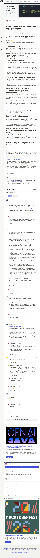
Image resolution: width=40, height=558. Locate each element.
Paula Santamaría (12, 20)
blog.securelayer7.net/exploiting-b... (17, 181)
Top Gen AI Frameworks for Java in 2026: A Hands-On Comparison (20, 447)
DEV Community (5, 548)
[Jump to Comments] (2, 42)
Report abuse (25, 421)
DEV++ (13, 549)
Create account (35, 1)
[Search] (5, 1)
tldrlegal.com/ (13, 280)
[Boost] (2, 49)
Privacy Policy (20, 552)
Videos (16, 549)
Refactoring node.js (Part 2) (11, 486)
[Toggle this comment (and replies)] (7, 202)
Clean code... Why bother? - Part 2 (12, 494)
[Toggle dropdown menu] (36, 199)
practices (13, 30)
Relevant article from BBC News (13, 159)
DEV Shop (33, 551)
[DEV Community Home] (1, 1)
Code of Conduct (19, 421)
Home (4, 549)
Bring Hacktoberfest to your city (14, 535)
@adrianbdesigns (32, 348)
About (18, 551)
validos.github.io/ (13, 283)
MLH (36, 551)
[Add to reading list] (2, 45)
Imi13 (10, 394)
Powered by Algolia (23, 1)
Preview (15, 196)
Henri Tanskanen (12, 229)
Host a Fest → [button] (8, 542)
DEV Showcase (13, 551)
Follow (22, 466)
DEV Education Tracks (22, 549)
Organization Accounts (6, 551)
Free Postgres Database (27, 551)
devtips (8, 30)
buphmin (10, 296)
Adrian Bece (11, 200)
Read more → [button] (9, 457)
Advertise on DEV (33, 549)
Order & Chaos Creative (13, 357)
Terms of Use (26, 552)
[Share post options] (2, 53)
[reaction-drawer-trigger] (2, 38)
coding (16, 30)
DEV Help (28, 549)
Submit (10, 196)
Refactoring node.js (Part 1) (11, 490)
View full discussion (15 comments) (21, 419)
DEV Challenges (8, 549)
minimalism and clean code (27, 95)
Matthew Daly (11, 324)
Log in (29, 1)
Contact (21, 551)
